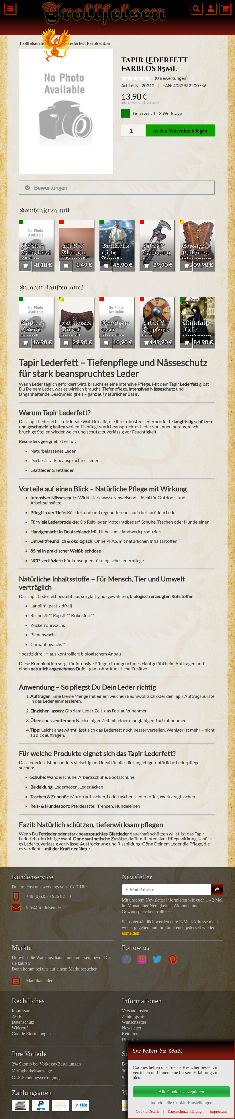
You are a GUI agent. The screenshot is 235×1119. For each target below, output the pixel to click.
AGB (17, 1016)
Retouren (130, 1033)
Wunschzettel (134, 1022)
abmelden (130, 933)
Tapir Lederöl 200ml (31, 330)
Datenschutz (23, 1022)
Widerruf (20, 1027)
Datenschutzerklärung (185, 1111)
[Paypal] (40, 1105)
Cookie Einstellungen (31, 1033)
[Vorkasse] (60, 1105)
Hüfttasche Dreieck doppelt (76, 330)
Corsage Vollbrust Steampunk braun (196, 256)
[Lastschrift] (80, 1105)
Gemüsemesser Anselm (115, 330)
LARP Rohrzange (156, 253)
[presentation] (25, 246)
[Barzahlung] (20, 1105)
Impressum (22, 1010)
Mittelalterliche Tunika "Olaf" (115, 256)
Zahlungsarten (135, 1016)
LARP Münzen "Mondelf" (75, 253)
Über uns (130, 1039)
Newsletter (131, 1027)
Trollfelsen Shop (35, 43)
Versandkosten (135, 1010)
